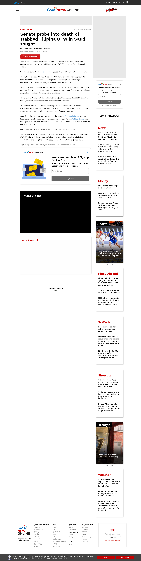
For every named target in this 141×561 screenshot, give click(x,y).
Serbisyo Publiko (57, 540)
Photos (71, 527)
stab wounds (48, 72)
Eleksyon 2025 (56, 546)
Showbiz (55, 536)
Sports (54, 529)
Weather (55, 533)
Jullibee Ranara (78, 119)
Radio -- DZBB (72, 529)
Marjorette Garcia (32, 145)
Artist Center (85, 527)
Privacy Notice (38, 533)
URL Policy (37, 534)
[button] (107, 265)
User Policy (37, 538)
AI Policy (36, 536)
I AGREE (106, 557)
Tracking (55, 543)
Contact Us (37, 527)
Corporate (84, 540)
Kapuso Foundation (87, 538)
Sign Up (70, 178)
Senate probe (75, 145)
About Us (36, 526)
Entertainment (85, 526)
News (23, 3)
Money (54, 527)
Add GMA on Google (30, 57)
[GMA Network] (16, 2)
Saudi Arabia (50, 145)
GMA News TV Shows (39, 545)
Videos (70, 526)
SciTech (54, 534)
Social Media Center (74, 538)
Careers (36, 531)
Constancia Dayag (72, 116)
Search (70, 543)
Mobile (70, 536)
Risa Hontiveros (62, 145)
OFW (42, 145)
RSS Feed (71, 534)
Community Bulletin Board (59, 541)
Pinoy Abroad (56, 531)
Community (85, 529)
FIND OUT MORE (125, 557)
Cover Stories (56, 545)
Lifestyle (55, 538)
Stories (70, 545)
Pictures (84, 534)
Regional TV (85, 541)
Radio (83, 533)
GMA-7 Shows (37, 543)
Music (83, 536)
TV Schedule (37, 546)
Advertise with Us (38, 529)
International (85, 531)
